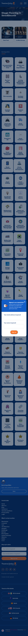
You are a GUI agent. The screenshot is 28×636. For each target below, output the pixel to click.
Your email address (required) (12, 314)
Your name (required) (10, 323)
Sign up (14, 332)
